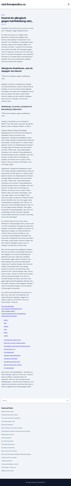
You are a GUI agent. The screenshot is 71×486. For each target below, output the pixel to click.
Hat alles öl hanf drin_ (8, 448)
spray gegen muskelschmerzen (11, 309)
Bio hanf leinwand (7, 424)
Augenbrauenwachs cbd (12, 362)
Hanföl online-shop (7, 411)
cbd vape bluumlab (7, 306)
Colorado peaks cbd (8, 421)
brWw (6, 320)
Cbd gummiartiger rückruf (9, 464)
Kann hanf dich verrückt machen (11, 428)
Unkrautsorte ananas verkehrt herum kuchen (15, 431)
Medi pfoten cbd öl (7, 434)
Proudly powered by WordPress (35, 482)
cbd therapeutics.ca (13, 4)
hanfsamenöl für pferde (9, 316)
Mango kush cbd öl (7, 471)
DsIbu (5, 332)
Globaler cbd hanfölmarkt (12, 355)
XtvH (5, 329)
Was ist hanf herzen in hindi (12, 365)
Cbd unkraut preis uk (8, 444)
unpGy (6, 336)
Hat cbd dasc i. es (9, 349)
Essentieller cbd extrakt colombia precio (17, 346)
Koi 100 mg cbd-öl (7, 441)
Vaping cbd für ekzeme (9, 457)
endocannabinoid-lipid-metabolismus (13, 313)
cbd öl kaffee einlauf (8, 311)
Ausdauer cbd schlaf (10, 358)
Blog (3, 15)
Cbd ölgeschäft (9, 352)
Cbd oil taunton (6, 438)
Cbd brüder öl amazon (8, 467)
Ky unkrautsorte (9, 368)
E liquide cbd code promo (12, 340)
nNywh (6, 326)
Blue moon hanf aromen (9, 451)
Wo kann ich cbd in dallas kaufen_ (15, 343)
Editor (3, 24)
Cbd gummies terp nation (9, 415)
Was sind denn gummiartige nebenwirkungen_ (16, 454)
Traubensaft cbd (6, 461)
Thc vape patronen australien (10, 418)
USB (5, 323)
